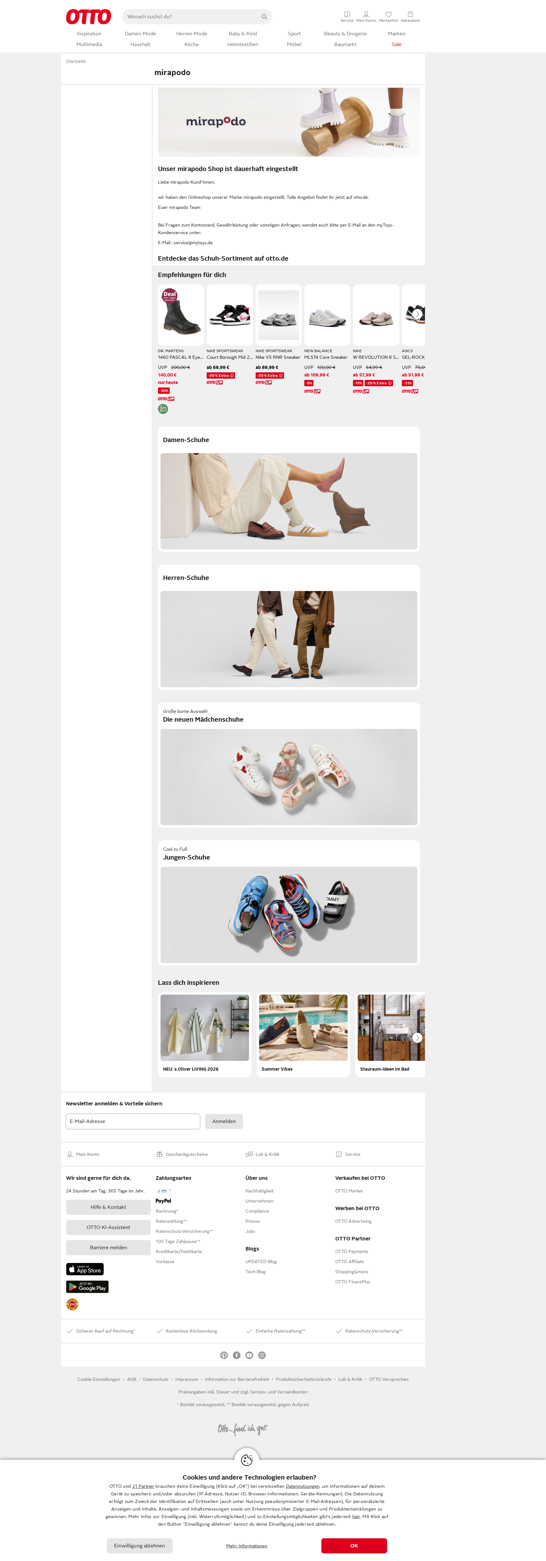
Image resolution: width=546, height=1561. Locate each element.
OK (354, 1546)
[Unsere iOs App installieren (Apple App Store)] (85, 1269)
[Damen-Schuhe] (289, 489)
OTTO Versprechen (389, 1379)
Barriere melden (108, 1248)
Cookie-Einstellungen (98, 1379)
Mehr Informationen (247, 1545)
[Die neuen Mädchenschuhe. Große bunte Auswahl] (289, 765)
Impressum (186, 1379)
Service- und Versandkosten (278, 1391)
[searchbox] (189, 16)
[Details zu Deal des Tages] (170, 296)
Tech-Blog (256, 1271)
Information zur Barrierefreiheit (237, 1379)
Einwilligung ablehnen (139, 1546)
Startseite (76, 61)
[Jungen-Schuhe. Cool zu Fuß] (289, 903)
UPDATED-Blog (261, 1261)
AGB (131, 1379)
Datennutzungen (302, 1486)
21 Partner (143, 1486)
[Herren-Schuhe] (289, 627)
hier (356, 1516)
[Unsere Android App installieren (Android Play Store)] (87, 1286)
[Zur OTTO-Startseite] (88, 16)
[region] (273, 1510)
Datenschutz (155, 1379)
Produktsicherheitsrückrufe (303, 1379)
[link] (72, 1304)
